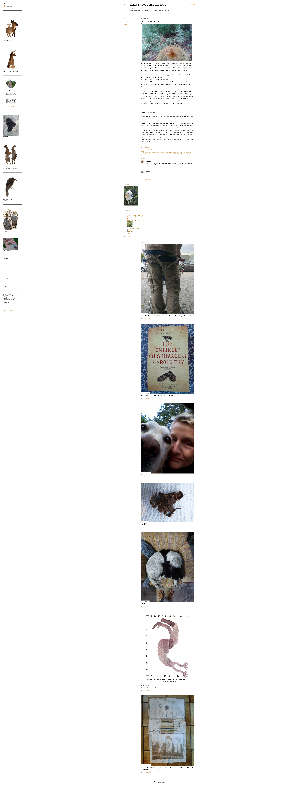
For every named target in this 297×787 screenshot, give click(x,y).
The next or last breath (135, 217)
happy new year (148, 687)
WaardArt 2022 (158, 11)
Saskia (147, 171)
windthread (130, 232)
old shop (145, 11)
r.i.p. (143, 475)
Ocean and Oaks (133, 228)
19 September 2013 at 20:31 (151, 176)
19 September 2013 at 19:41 (151, 167)
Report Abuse (7, 310)
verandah (126, 28)
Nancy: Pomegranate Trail (136, 220)
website (166, 11)
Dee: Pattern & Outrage (135, 215)
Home (131, 11)
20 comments (148, 398)
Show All (127, 237)
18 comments (148, 606)
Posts (7, 5)
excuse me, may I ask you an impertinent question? (166, 316)
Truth (128, 233)
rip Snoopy (146, 603)
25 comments (148, 526)
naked (144, 524)
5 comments (147, 318)
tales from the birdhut (147, 4)
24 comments (148, 478)
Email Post (147, 147)
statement (126, 26)
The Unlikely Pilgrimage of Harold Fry (160, 395)
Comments (8, 6)
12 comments (148, 690)
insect (125, 24)
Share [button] (125, 18)
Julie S (147, 161)
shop (150, 11)
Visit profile (11, 106)
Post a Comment (145, 179)
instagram (137, 11)
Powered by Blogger (160, 782)
